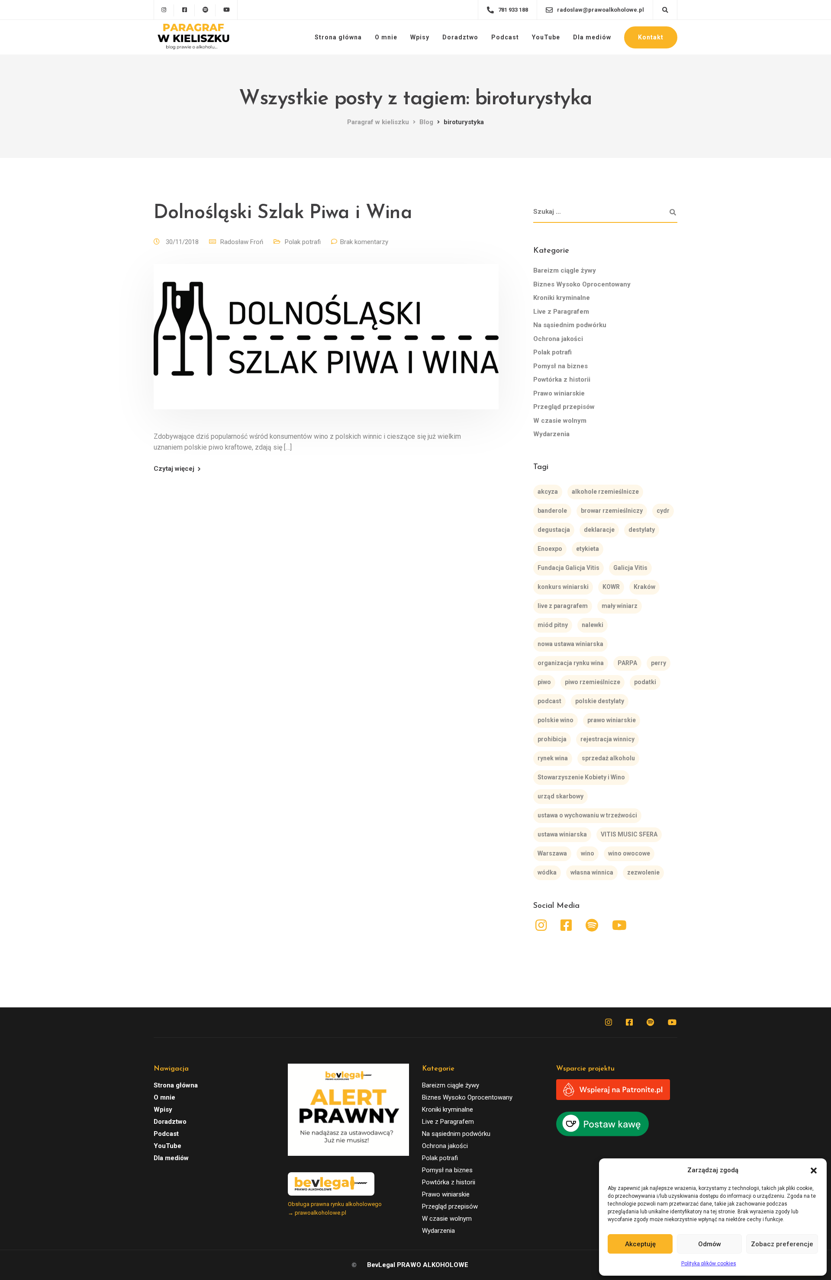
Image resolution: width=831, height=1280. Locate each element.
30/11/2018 (183, 242)
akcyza (548, 491)
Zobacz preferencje (782, 1244)
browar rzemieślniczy (612, 510)
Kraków (644, 586)
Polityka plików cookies (708, 1264)
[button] (813, 1170)
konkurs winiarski (563, 586)
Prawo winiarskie (559, 393)
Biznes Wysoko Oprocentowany (582, 284)
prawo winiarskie (611, 720)
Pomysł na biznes (560, 366)
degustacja (554, 529)
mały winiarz (620, 605)
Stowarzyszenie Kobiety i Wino (581, 777)
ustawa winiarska (562, 834)
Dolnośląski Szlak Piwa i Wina (283, 213)
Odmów (709, 1244)
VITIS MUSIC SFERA (629, 834)
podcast (549, 701)
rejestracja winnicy (607, 739)
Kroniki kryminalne (561, 298)
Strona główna (338, 37)
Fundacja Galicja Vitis (568, 567)
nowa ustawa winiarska (570, 643)
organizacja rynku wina (571, 662)
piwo (544, 682)
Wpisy (419, 37)
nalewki (592, 624)
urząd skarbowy (560, 796)
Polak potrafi (303, 242)
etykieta (587, 548)
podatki (645, 682)
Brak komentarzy (364, 242)
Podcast (505, 37)
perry (658, 662)
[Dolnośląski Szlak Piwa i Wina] (326, 347)
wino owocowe (629, 853)
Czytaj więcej (174, 469)
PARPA (627, 662)
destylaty (641, 529)
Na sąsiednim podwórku (569, 325)
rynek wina (553, 758)
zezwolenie (643, 872)
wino (587, 853)
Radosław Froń (241, 242)
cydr (663, 510)
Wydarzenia (551, 434)
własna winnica (591, 872)
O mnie (386, 37)
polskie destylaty (599, 701)
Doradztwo (460, 37)
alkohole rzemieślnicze (605, 491)
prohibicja (552, 739)
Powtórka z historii (561, 379)
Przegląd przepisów (564, 407)
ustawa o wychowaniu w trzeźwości (587, 815)
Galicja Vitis (630, 567)
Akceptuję (640, 1244)
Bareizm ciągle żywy (564, 270)
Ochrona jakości (558, 339)
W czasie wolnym (559, 421)
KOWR (611, 586)
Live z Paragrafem (561, 311)
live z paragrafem (563, 605)
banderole (552, 510)
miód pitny (553, 624)
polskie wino (555, 720)
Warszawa (552, 853)
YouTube (546, 37)
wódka (547, 872)
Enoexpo (550, 548)
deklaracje (599, 529)
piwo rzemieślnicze (592, 682)
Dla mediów (592, 37)
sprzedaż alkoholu (608, 758)
